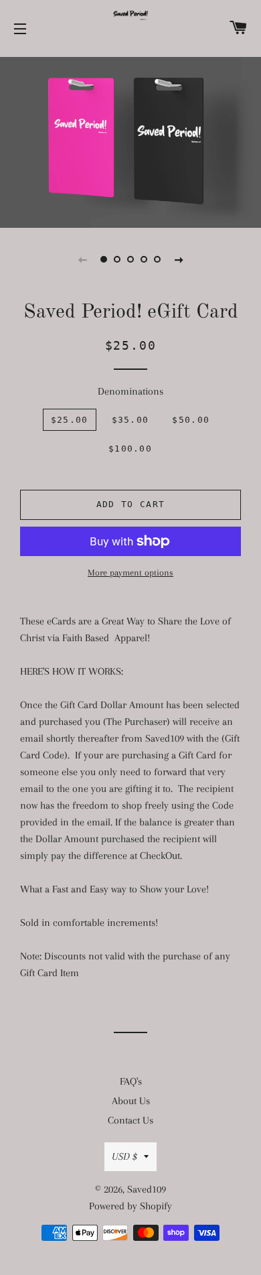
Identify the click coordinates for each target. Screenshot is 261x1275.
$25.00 (69, 420)
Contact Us (130, 1120)
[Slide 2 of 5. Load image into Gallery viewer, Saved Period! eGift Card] (117, 259)
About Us (131, 1101)
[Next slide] (178, 259)
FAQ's (131, 1081)
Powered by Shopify (130, 1206)
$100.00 (130, 449)
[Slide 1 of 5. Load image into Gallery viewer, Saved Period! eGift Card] (103, 259)
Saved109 (146, 1189)
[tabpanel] (130, 141)
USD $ (124, 1156)
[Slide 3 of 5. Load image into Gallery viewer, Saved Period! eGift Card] (130, 259)
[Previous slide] (82, 259)
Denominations (130, 391)
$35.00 (130, 420)
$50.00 (190, 420)
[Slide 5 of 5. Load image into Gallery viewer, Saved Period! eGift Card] (157, 259)
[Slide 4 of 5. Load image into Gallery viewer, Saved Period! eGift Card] (144, 259)
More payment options (130, 572)
